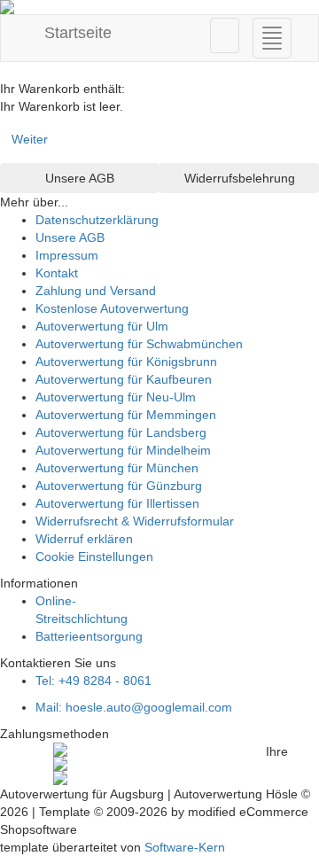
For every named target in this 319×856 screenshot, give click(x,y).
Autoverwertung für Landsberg (120, 432)
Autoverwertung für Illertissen (117, 503)
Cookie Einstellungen (94, 556)
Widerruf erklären (84, 539)
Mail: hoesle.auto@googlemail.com (133, 707)
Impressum (66, 255)
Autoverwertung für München (116, 468)
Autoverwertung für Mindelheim (123, 450)
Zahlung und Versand (95, 291)
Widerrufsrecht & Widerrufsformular (134, 521)
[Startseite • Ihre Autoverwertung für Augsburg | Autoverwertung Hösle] (159, 7)
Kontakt (56, 273)
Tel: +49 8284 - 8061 (93, 680)
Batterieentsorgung (89, 636)
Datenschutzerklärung (97, 220)
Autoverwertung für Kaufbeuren (123, 379)
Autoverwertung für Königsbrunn (126, 361)
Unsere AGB (70, 237)
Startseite (76, 33)
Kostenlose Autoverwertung (112, 308)
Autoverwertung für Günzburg (118, 486)
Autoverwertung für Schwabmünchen (139, 344)
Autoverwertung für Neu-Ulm (115, 397)
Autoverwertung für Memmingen (125, 415)
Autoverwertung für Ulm (101, 326)
